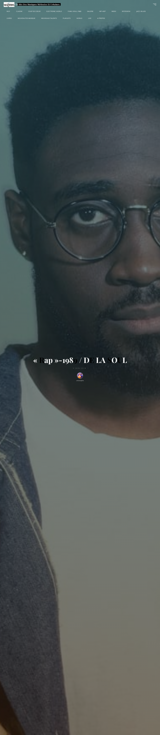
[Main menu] (154, 4)
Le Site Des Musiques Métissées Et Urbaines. (38, 4)
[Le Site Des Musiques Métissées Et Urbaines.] (9, 4)
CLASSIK (79, 353)
